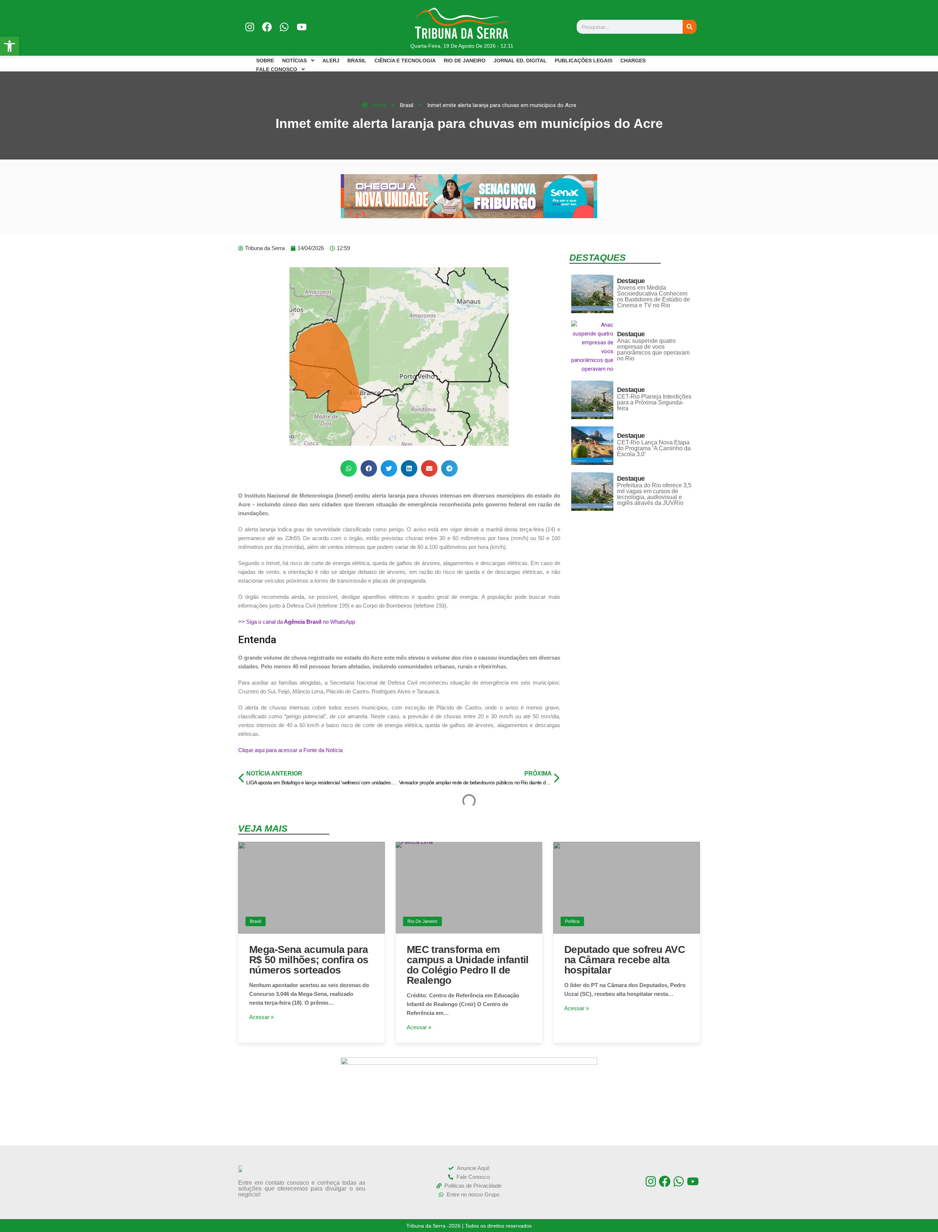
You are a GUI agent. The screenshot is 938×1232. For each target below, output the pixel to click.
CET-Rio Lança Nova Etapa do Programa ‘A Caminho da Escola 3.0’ (654, 448)
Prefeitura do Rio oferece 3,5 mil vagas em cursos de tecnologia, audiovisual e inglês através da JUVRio (654, 494)
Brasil (255, 921)
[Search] (690, 27)
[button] (348, 468)
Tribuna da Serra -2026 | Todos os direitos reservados (469, 1226)
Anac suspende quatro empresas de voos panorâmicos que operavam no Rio (653, 350)
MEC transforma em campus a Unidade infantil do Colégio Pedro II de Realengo (468, 965)
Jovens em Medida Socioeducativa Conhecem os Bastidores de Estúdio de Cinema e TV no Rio (653, 296)
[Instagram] (250, 27)
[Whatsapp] (284, 27)
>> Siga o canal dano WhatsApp (296, 622)
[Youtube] (302, 27)
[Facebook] (267, 27)
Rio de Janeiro (422, 921)
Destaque (631, 281)
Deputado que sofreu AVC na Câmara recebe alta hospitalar (624, 960)
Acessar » (261, 1017)
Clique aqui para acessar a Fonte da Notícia (290, 750)
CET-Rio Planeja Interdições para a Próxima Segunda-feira (654, 402)
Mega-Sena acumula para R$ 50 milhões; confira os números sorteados (309, 960)
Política (572, 921)
